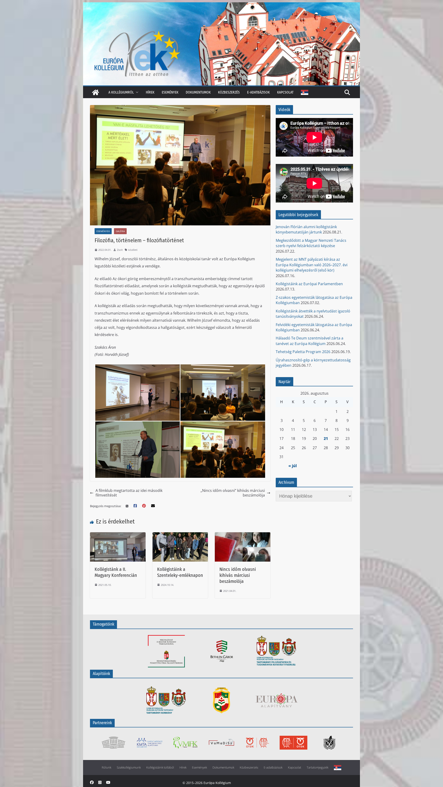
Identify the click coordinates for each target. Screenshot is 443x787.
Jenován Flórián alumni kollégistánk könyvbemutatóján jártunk (306, 229)
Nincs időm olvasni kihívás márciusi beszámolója (237, 575)
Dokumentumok (198, 92)
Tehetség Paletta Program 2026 (303, 351)
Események (170, 92)
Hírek (150, 92)
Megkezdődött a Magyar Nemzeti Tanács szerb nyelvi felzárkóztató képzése (311, 243)
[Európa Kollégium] (95, 92)
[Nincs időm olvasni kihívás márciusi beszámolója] (242, 535)
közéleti (133, 249)
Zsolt (120, 249)
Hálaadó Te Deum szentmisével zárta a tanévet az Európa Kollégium (309, 341)
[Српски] (304, 92)
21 (326, 438)
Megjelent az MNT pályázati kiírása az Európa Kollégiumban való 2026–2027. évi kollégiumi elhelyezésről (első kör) (311, 265)
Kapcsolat (285, 92)
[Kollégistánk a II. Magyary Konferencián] (118, 535)
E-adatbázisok (258, 92)
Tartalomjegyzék (317, 767)
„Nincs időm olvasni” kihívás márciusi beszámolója (233, 493)
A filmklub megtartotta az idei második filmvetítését (129, 493)
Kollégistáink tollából (160, 767)
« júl (292, 465)
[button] (136, 92)
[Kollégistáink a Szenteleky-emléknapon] (180, 535)
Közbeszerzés (229, 92)
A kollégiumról (121, 92)
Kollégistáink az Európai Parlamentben (309, 283)
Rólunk (106, 767)
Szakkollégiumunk (129, 767)
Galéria (120, 231)
